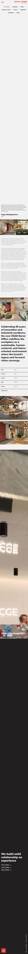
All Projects (7, 6)
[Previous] (1, 640)
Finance (15, 9)
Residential (11, 12)
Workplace (15, 6)
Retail (22, 6)
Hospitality (23, 9)
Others (18, 12)
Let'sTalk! (3, 950)
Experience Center (6, 9)
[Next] (26, 640)
